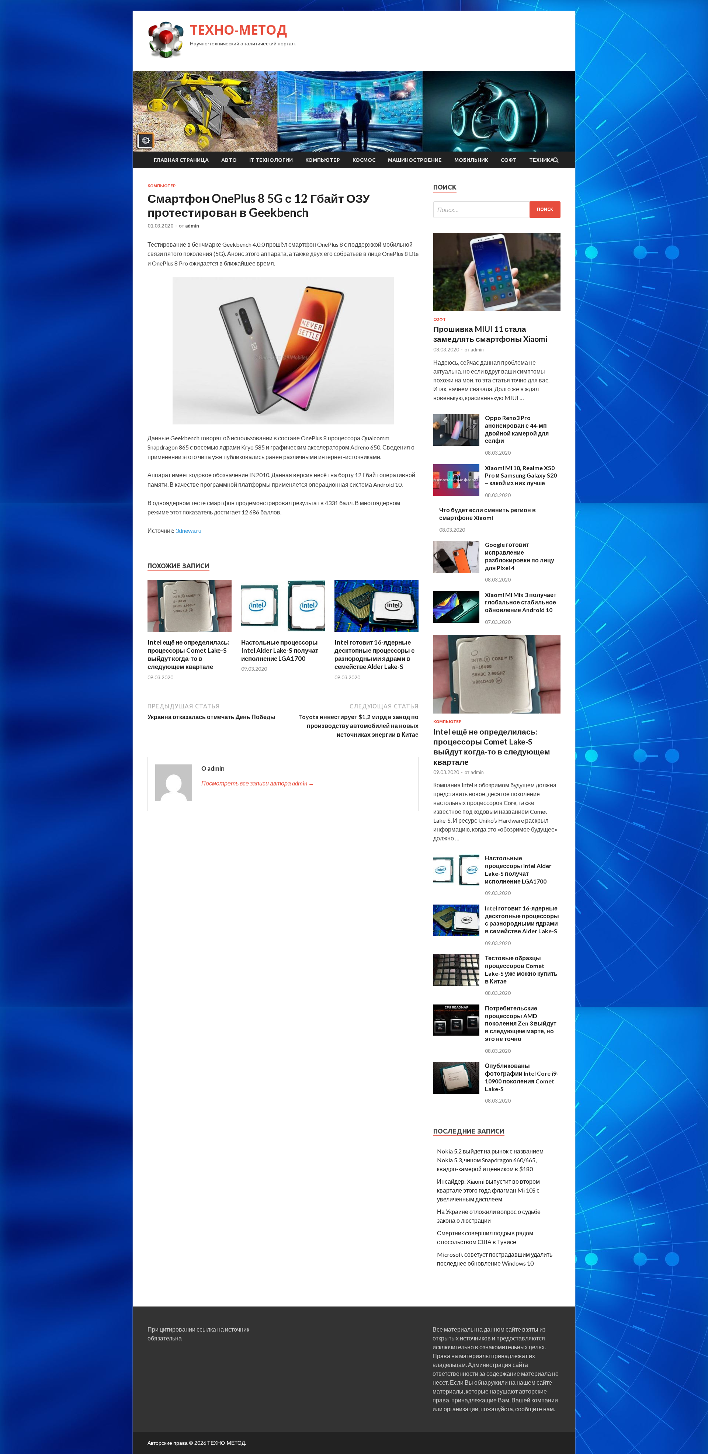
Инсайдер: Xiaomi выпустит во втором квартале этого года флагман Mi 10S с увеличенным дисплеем (488, 1190)
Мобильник (471, 160)
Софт (509, 160)
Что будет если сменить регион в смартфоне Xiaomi (487, 513)
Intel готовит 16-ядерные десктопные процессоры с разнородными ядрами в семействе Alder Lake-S (374, 654)
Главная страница (181, 160)
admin (192, 226)
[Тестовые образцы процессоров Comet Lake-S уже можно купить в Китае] (456, 983)
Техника (541, 160)
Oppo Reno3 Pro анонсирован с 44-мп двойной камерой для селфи (517, 429)
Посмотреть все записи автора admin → (257, 783)
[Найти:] (496, 209)
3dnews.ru (188, 530)
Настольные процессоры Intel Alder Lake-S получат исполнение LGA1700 (279, 650)
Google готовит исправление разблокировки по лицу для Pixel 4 (519, 556)
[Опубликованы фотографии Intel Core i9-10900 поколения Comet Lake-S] (456, 1091)
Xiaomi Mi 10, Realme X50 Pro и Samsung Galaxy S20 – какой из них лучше (521, 475)
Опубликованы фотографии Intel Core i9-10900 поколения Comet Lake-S (522, 1077)
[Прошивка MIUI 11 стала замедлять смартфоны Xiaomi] (496, 312)
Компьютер (322, 160)
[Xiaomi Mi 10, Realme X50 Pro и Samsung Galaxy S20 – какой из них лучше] (456, 493)
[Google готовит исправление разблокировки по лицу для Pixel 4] (456, 570)
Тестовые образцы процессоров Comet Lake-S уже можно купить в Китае (521, 969)
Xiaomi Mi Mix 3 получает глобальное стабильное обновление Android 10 (520, 602)
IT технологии (271, 160)
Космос (364, 160)
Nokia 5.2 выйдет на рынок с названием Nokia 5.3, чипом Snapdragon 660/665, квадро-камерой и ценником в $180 (490, 1160)
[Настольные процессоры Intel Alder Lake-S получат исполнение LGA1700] (283, 633)
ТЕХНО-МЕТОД (238, 30)
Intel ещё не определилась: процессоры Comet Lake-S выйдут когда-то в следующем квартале (188, 654)
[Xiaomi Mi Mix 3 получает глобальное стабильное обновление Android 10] (456, 620)
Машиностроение (415, 160)
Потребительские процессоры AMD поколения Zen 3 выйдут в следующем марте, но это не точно (520, 1023)
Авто (229, 160)
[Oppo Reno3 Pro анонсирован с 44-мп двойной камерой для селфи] (456, 443)
